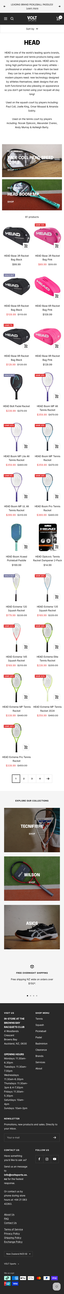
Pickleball (40, 1031)
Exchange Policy (13, 1241)
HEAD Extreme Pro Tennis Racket (16, 759)
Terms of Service (13, 1229)
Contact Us (10, 1222)
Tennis (39, 1018)
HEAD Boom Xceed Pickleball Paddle (16, 558)
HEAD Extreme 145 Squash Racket (16, 658)
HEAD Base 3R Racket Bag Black (16, 257)
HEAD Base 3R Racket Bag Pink (47, 257)
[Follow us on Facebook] (39, 1159)
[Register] (54, 1137)
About (38, 1068)
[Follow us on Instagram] (47, 1159)
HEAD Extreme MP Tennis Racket (16, 708)
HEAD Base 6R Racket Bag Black (16, 307)
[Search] (12, 18)
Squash (39, 1024)
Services (40, 1062)
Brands (39, 1055)
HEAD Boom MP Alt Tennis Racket (47, 408)
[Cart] (58, 18)
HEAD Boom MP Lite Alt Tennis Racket (17, 458)
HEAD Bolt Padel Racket (16, 406)
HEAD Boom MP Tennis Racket (47, 458)
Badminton (41, 1043)
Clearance (41, 1049)
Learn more (32, 8)
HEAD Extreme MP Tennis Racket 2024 (47, 708)
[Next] (48, 779)
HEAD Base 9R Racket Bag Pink (47, 357)
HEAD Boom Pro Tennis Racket (47, 508)
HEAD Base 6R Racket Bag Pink (47, 307)
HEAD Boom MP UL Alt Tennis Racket (16, 508)
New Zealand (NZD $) (16, 1254)
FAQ (6, 1218)
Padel (38, 1037)
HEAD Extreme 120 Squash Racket (16, 608)
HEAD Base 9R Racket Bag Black (16, 357)
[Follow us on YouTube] (55, 1159)
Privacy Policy (12, 1233)
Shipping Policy (12, 1237)
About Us (9, 1214)
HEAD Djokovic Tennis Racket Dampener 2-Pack (47, 558)
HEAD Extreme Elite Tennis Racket (47, 658)
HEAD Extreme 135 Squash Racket (47, 608)
